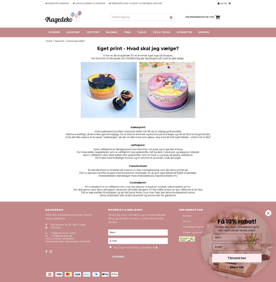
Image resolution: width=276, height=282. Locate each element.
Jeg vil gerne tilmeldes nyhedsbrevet (141, 247)
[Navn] (138, 232)
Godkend (118, 256)
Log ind (223, 3)
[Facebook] (46, 252)
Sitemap (50, 247)
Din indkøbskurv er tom (199, 17)
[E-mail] (138, 240)
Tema (127, 32)
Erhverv (203, 32)
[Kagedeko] (63, 17)
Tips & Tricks (161, 32)
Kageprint (73, 32)
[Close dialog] (268, 213)
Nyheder (54, 32)
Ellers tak (237, 267)
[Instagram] (50, 252)
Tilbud (141, 32)
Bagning (111, 32)
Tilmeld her (237, 258)
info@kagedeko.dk (61, 235)
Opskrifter (184, 32)
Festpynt (93, 32)
